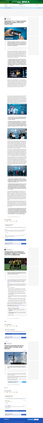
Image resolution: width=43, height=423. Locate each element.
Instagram (24, 243)
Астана (5, 387)
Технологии (5, 6)
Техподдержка (21, 6)
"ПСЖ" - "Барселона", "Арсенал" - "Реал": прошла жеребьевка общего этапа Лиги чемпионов (17, 312)
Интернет (18, 6)
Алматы (5, 321)
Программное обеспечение (14, 6)
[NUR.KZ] (21, 4)
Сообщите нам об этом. (17, 216)
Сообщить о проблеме (30, 419)
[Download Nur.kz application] (21, 2)
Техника (10, 6)
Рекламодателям (36, 419)
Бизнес (24, 6)
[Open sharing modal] (5, 46)
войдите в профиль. (23, 227)
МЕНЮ (6, 4)
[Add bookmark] (5, 49)
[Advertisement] (21, 12)
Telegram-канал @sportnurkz (18, 305)
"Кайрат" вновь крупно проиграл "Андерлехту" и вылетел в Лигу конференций (17, 310)
